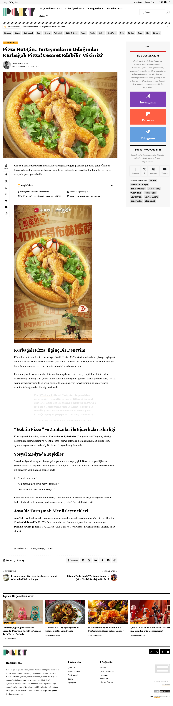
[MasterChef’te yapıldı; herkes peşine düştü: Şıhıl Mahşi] (65, 612)
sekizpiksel (166, 684)
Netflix (152, 180)
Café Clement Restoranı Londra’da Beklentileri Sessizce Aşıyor (52, 26)
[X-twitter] (156, 651)
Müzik (92, 33)
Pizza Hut (48, 549)
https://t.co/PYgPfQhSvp (47, 414)
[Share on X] (6, 181)
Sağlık (101, 33)
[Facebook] (159, 2)
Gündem (7, 33)
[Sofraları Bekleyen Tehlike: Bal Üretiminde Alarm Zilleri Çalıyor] (108, 612)
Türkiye (131, 33)
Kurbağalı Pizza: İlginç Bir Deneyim (34, 191)
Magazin (156, 33)
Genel (140, 33)
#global (87, 410)
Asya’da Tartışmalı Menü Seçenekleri (85, 196)
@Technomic (46, 395)
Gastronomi (28, 33)
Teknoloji (58, 33)
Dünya (17, 33)
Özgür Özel (136, 197)
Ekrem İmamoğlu (139, 184)
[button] (167, 26)
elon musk (150, 201)
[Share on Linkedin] (6, 194)
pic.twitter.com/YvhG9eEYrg (77, 414)
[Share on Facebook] (6, 174)
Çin (34, 549)
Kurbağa (40, 549)
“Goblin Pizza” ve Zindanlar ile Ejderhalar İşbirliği (40, 196)
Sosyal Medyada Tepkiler (80, 192)
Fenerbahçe (150, 192)
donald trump (138, 188)
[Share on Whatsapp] (6, 187)
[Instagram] (148, 99)
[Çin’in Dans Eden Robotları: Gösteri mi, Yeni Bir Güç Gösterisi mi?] (150, 612)
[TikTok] (168, 2)
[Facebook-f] (162, 651)
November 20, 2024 (81, 420)
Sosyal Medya (151, 197)
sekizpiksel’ (157, 697)
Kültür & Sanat (71, 33)
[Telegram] (148, 134)
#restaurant (52, 410)
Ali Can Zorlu (23, 63)
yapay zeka (136, 192)
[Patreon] (148, 117)
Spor (39, 33)
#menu (79, 410)
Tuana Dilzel (12, 638)
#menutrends (67, 410)
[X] (162, 2)
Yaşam (83, 33)
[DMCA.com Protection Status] (162, 690)
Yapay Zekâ (136, 201)
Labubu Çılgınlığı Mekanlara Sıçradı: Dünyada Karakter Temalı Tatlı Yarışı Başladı (22, 630)
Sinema (47, 33)
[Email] (6, 207)
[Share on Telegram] (6, 200)
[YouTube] (165, 2)
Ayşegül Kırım (55, 635)
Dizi (147, 33)
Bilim (122, 33)
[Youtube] (164, 171)
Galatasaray (154, 188)
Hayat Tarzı (111, 33)
